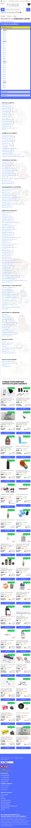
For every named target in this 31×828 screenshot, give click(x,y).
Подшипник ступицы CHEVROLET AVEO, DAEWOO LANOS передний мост (23, 665)
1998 (4, 86)
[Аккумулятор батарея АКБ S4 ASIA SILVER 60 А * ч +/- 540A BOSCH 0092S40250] (23, 586)
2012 (4, 47)
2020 (4, 32)
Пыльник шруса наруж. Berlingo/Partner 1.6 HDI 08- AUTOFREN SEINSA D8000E (7, 398)
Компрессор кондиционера (9, 200)
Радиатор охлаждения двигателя (10, 189)
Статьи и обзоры (5, 807)
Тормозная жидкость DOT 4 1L (8, 617)
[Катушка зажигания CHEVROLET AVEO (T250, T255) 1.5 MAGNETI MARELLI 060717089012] (8, 730)
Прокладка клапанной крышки (9, 258)
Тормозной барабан (7, 165)
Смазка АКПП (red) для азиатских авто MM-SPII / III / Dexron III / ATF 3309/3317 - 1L (23, 641)
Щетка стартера (6, 335)
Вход (28, 1)
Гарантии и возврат (6, 802)
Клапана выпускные (7, 217)
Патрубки (4, 268)
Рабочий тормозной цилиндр (9, 175)
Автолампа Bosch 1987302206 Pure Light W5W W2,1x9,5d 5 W (23, 617)
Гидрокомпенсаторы (7, 220)
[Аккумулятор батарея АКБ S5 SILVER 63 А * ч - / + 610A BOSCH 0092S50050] (23, 538)
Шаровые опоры (6, 141)
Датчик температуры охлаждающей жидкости (14, 280)
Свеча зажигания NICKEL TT (8, 519)
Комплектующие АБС (7, 183)
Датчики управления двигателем (10, 262)
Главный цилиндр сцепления (9, 294)
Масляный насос (6, 230)
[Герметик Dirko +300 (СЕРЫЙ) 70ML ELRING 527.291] (23, 682)
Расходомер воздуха (7, 272)
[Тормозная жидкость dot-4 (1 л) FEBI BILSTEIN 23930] (8, 464)
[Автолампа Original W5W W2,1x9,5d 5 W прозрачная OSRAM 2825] (8, 416)
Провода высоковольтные (9, 322)
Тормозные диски (6, 163)
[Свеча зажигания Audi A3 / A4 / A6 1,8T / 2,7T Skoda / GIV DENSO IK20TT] (23, 562)
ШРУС (3, 299)
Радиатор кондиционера (8, 198)
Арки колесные (6, 344)
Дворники (4, 351)
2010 (4, 43)
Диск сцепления (6, 289)
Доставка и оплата (14, 1)
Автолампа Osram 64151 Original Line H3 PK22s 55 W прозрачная (22, 737)
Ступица (4, 146)
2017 (4, 56)
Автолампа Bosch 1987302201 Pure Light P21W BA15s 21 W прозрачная (7, 544)
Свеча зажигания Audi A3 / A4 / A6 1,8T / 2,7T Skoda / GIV (23, 568)
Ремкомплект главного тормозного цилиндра (13, 178)
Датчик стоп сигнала (7, 181)
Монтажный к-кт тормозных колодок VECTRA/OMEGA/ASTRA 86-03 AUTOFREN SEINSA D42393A (8, 665)
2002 (4, 67)
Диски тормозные (6, 124)
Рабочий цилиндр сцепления (9, 295)
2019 (4, 60)
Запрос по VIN (4, 781)
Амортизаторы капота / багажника (11, 347)
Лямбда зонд (5, 267)
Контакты (22, 1)
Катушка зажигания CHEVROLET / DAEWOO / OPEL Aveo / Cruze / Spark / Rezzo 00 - (7, 713)
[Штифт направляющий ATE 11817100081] (23, 488)
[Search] (28, 9)
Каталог (3, 809)
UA (3, 1)
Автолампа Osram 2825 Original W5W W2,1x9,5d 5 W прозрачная (7, 423)
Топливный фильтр (6, 111)
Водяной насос (6, 190)
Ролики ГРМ (5, 116)
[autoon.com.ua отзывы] (6, 770)
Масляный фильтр (6, 252)
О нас (2, 796)
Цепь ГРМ (4, 249)
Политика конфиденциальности (9, 805)
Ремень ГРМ (5, 113)
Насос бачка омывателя (8, 352)
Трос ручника (5, 167)
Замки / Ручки (5, 349)
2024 (4, 40)
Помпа (3, 118)
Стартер (4, 329)
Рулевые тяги (5, 138)
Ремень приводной (7, 119)
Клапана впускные (6, 216)
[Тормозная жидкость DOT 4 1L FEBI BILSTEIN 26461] (7, 610)
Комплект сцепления (7, 287)
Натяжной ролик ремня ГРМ (9, 244)
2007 (4, 76)
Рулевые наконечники (7, 136)
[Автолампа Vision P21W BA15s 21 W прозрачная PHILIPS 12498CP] (23, 416)
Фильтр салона (6, 109)
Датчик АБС (5, 180)
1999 (4, 87)
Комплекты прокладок (7, 260)
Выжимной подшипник (7, 292)
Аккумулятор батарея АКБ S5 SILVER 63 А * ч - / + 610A (23, 544)
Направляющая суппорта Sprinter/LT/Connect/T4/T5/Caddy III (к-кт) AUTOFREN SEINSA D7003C (23, 398)
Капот (3, 341)
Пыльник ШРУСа (6, 300)
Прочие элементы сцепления (9, 297)
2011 (4, 45)
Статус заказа (4, 794)
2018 (4, 58)
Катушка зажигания (7, 324)
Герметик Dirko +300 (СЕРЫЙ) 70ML (21, 689)
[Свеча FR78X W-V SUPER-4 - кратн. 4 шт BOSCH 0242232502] (8, 634)
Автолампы (5, 314)
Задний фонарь (6, 319)
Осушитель (5, 202)
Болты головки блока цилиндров (10, 222)
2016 (4, 54)
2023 (4, 38)
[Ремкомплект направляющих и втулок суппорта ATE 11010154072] (8, 562)
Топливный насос (6, 263)
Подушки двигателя (7, 235)
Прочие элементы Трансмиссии (10, 307)
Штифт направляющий (22, 494)
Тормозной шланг (6, 172)
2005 (4, 73)
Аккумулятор (5, 104)
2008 (4, 78)
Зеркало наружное (7, 343)
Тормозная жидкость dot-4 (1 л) (7, 471)
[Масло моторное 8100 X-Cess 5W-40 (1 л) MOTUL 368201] (8, 440)
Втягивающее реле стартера (9, 332)
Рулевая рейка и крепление (9, 148)
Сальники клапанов (7, 219)
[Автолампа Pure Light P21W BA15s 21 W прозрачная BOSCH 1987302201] (8, 538)
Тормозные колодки (7, 162)
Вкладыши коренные (7, 232)
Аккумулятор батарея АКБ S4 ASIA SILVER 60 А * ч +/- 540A (23, 593)
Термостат (4, 192)
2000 (4, 63)
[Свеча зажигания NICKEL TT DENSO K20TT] (8, 513)
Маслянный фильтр (7, 106)
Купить (7, 409)
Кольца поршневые (7, 212)
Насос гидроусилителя (8, 140)
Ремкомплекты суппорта (8, 168)
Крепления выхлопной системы (10, 275)
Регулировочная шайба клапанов (10, 237)
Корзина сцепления (7, 290)
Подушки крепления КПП (8, 304)
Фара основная (6, 316)
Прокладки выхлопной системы (10, 277)
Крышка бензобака (7, 282)
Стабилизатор (5, 126)
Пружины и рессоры (7, 150)
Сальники (4, 302)
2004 (4, 71)
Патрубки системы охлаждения (10, 197)
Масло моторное (6, 366)
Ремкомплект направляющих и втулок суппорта (7, 568)
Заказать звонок (5, 779)
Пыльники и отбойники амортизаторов (12, 156)
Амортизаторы (6, 135)
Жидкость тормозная (7, 361)
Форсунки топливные (7, 265)
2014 (4, 51)
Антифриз (4, 364)
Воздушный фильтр (7, 108)
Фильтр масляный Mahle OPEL (7, 593)
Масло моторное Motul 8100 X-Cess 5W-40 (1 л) (7, 447)
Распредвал (5, 224)
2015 (4, 52)
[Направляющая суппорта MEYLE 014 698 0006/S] (8, 488)
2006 (4, 75)
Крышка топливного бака (22, 712)
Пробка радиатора (7, 194)
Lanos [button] (4, 95)
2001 (4, 65)
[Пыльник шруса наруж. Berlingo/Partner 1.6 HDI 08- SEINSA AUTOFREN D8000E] (8, 391)
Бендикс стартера (6, 330)
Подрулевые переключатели (9, 334)
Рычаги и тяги (5, 143)
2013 (4, 49)
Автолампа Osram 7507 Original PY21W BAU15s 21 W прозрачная (22, 471)
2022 (4, 36)
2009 (4, 80)
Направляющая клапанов (8, 239)
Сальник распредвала (7, 225)
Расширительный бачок (8, 195)
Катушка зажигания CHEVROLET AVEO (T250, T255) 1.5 (7, 737)
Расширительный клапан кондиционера (12, 203)
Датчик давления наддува (8, 278)
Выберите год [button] (7, 27)
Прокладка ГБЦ (6, 257)
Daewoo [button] (5, 92)
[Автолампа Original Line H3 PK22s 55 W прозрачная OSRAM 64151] (23, 730)
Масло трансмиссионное (8, 363)
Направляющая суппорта (7, 494)
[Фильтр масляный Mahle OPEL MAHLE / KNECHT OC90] (8, 586)
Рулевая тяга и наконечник (9, 128)
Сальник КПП (5, 309)
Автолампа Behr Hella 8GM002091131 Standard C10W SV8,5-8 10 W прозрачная (6, 689)
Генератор (4, 327)
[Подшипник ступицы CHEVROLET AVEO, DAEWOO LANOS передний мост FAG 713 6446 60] (23, 658)
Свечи (3, 129)
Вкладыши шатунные (7, 234)
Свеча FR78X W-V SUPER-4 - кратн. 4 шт (8, 641)
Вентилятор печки (6, 207)
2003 (4, 69)
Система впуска (6, 270)
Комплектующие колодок (8, 170)
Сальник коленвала (7, 227)
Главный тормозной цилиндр (9, 173)
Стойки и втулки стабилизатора (10, 154)
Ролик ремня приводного (8, 121)
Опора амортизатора (7, 151)
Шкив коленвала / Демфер (9, 229)
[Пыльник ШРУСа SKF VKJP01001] (23, 513)
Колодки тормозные (7, 123)
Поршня (4, 214)
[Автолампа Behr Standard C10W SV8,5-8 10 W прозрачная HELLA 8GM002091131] (8, 682)
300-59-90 (14, 4)
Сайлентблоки (5, 153)
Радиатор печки (6, 205)
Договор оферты (5, 804)
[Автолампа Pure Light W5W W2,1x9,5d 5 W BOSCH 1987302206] (23, 610)
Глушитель (4, 273)
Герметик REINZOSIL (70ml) (23, 446)
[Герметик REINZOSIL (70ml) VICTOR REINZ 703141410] (23, 440)
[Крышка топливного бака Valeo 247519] (23, 706)
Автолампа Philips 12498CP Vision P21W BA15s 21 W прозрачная (23, 423)
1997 (4, 84)
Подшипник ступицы (7, 145)
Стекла (4, 346)
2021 (4, 34)
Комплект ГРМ (5, 114)
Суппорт (4, 176)
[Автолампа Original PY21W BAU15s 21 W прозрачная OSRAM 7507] (23, 464)
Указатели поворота (7, 317)
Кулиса (4, 305)
